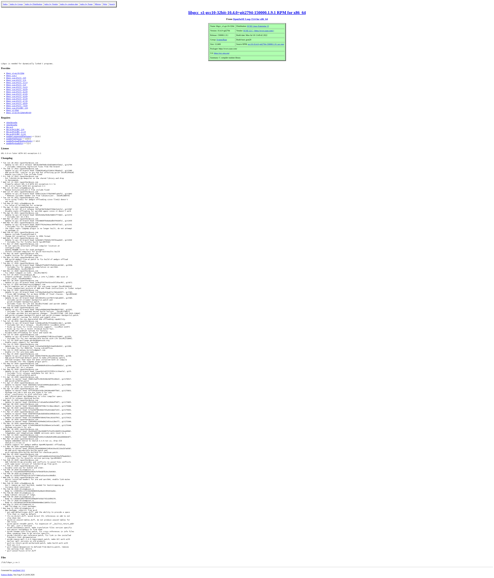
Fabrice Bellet (6, 575)
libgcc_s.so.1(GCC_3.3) (16, 80)
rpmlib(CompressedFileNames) (19, 136)
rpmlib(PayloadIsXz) (14, 143)
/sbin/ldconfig (11, 122)
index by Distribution (33, 4)
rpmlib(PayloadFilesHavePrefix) (19, 141)
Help (105, 4)
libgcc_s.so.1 (11, 76)
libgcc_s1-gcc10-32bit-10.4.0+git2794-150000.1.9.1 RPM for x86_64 (247, 12)
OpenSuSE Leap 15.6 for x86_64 (250, 19)
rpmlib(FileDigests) (14, 139)
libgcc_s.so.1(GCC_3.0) (16, 78)
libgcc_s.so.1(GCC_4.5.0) (17, 99)
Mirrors (98, 4)
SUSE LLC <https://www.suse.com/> (258, 31)
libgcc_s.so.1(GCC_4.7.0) (17, 101)
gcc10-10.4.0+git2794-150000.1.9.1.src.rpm (266, 44)
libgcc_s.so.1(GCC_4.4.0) (17, 96)
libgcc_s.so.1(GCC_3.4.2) (17, 87)
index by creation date (69, 4)
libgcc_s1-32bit (12, 110)
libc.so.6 (9, 127)
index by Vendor (51, 4)
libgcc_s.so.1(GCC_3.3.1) (17, 82)
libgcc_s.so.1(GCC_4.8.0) (17, 103)
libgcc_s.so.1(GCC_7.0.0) (17, 106)
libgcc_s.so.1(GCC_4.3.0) (17, 94)
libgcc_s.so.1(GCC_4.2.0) (17, 92)
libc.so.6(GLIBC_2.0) (15, 129)
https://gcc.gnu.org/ (222, 53)
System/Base (222, 40)
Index (5, 4)
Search (112, 4)
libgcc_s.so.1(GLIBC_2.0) (17, 108)
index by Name (86, 4)
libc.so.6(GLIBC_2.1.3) (16, 132)
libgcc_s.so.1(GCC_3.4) (16, 85)
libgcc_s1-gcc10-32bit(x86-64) (18, 113)
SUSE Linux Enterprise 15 (258, 26)
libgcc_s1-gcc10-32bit (15, 73)
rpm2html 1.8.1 (18, 570)
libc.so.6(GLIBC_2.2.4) (16, 134)
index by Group (16, 4)
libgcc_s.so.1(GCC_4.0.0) (17, 89)
